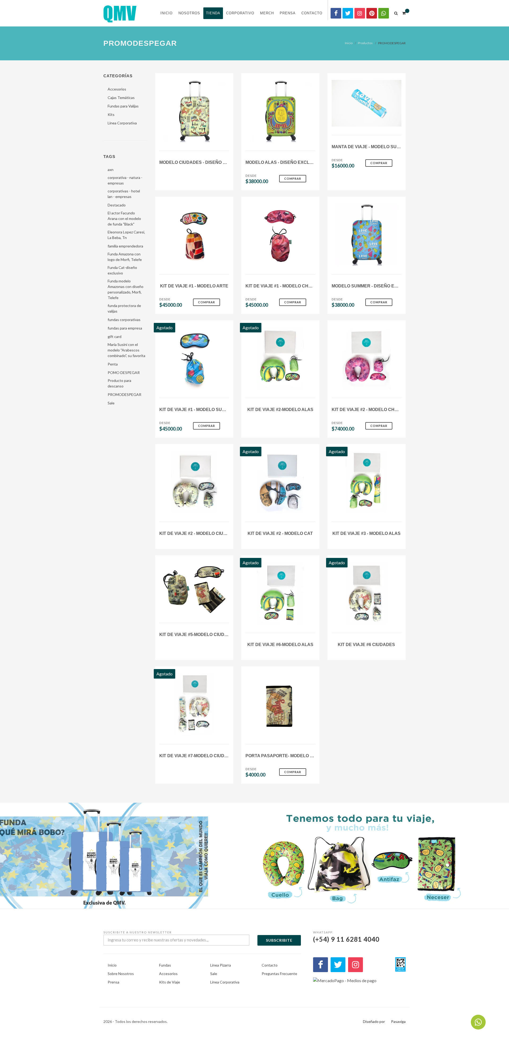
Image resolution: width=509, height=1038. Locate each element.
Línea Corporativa (224, 982)
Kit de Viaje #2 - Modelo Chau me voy (375, 409)
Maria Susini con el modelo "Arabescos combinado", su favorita (126, 350)
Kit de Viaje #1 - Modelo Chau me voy (288, 286)
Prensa (288, 13)
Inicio (166, 13)
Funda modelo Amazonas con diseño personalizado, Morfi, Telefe (125, 289)
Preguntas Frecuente (279, 973)
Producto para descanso (119, 383)
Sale (111, 403)
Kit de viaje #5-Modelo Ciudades (197, 634)
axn (110, 169)
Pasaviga (398, 1021)
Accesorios (117, 89)
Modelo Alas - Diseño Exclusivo (284, 162)
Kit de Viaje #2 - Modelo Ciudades (199, 533)
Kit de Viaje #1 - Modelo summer (197, 409)
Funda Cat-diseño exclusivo (122, 270)
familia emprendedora (125, 246)
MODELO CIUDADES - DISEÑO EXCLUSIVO (203, 162)
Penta (113, 364)
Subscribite (279, 940)
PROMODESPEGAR (124, 394)
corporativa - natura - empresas (125, 180)
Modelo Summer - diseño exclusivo (374, 286)
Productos (365, 43)
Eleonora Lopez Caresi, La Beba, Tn (126, 235)
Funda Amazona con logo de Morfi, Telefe (125, 257)
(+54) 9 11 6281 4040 (346, 937)
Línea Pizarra (220, 965)
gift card (114, 336)
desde (251, 175)
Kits (111, 114)
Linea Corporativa (122, 123)
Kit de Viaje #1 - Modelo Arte (194, 286)
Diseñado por (374, 1021)
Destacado (117, 205)
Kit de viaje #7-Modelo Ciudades (197, 755)
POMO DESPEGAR (124, 372)
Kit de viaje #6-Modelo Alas (280, 644)
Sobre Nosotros (121, 973)
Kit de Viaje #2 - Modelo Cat (280, 533)
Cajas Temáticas (121, 97)
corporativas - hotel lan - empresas (124, 194)
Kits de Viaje (169, 982)
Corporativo (240, 13)
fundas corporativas (124, 319)
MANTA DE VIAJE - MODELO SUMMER (371, 147)
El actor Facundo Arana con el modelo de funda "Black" (124, 218)
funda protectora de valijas (124, 308)
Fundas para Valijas (123, 106)
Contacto (311, 13)
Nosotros (189, 13)
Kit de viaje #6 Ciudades (366, 644)
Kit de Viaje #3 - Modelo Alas (366, 533)
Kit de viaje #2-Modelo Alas (280, 409)
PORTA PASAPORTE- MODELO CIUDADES (289, 755)
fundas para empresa (125, 328)
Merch (267, 13)
